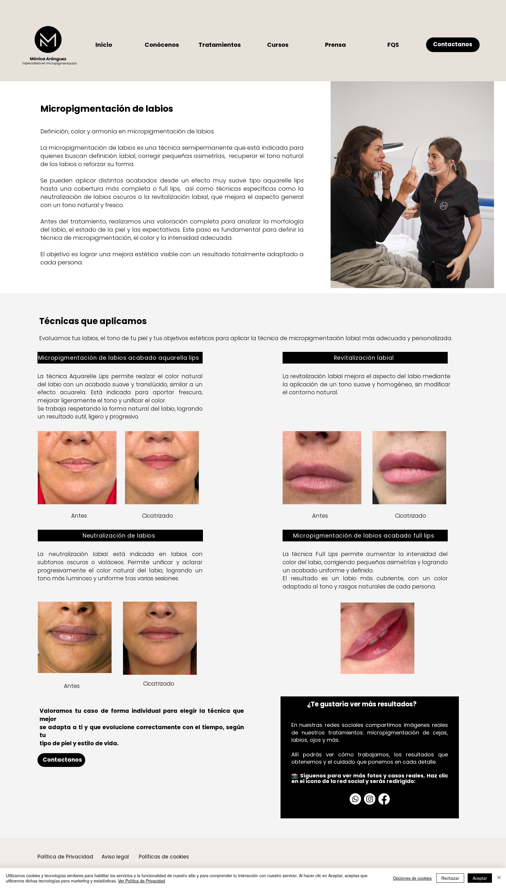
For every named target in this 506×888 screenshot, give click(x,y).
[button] (220, 45)
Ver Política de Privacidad (141, 881)
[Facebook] (384, 799)
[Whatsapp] (355, 799)
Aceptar (480, 878)
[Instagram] (369, 799)
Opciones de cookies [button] (412, 878)
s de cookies (173, 856)
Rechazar (450, 878)
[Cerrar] (498, 878)
